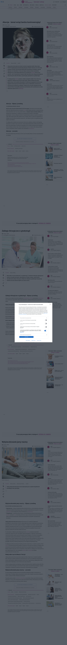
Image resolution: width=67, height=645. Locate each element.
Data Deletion (28, 340)
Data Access (33, 340)
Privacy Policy (39, 340)
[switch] (45, 320)
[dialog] (33, 322)
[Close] (50, 305)
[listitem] (33, 318)
